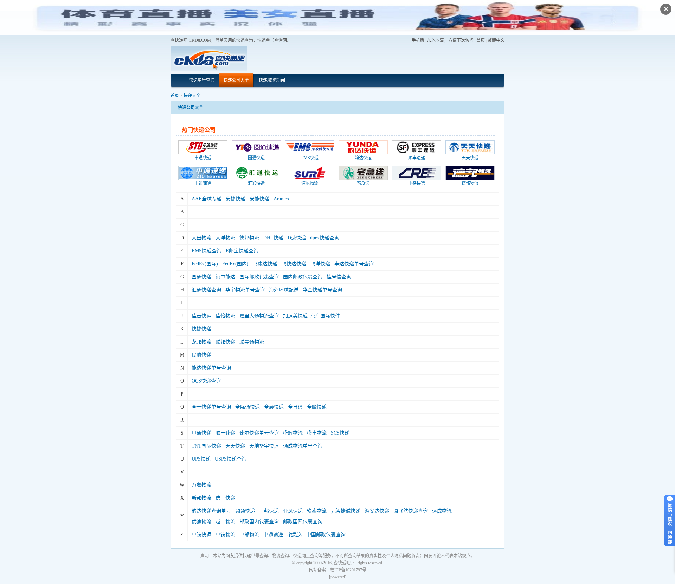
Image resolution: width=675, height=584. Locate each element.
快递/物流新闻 (272, 80)
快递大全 (192, 95)
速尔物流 (309, 183)
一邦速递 (269, 511)
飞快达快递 (294, 264)
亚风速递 (293, 511)
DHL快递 (273, 237)
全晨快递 (274, 407)
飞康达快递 (265, 264)
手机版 (418, 40)
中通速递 (202, 183)
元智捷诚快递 (345, 511)
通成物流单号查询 (302, 446)
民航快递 (201, 355)
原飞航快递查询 (410, 511)
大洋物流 (225, 237)
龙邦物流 (201, 342)
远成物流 (442, 511)
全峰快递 (317, 407)
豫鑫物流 (317, 511)
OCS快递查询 (206, 381)
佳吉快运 (201, 316)
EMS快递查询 (206, 251)
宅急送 (363, 183)
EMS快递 (310, 157)
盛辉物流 (293, 433)
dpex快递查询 (324, 237)
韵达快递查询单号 (211, 511)
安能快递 (259, 198)
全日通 (295, 407)
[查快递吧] (209, 58)
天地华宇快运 (264, 446)
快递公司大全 (236, 80)
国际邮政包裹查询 (259, 277)
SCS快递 (340, 433)
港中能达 (225, 277)
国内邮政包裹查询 (302, 277)
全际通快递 (247, 407)
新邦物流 (201, 498)
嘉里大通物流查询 (259, 316)
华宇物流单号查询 (245, 290)
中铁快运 (416, 183)
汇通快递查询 (206, 290)
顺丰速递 (416, 157)
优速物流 (201, 521)
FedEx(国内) (235, 264)
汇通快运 (256, 183)
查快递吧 (342, 562)
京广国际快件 (325, 316)
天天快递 (470, 157)
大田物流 (201, 237)
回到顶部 (669, 536)
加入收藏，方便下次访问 (450, 40)
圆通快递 (256, 157)
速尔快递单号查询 (259, 433)
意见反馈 (669, 511)
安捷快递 (235, 198)
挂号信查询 (339, 277)
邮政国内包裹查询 (259, 521)
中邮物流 (249, 534)
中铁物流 (225, 534)
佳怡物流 (225, 316)
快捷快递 (201, 329)
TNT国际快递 (206, 446)
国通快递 (201, 277)
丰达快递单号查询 (354, 264)
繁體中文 (496, 40)
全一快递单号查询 (211, 407)
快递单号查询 (201, 80)
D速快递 (297, 237)
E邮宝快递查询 (242, 251)
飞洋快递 (320, 264)
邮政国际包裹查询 (302, 521)
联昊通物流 (251, 342)
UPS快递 (201, 459)
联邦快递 (225, 342)
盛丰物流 (317, 433)
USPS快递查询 (230, 459)
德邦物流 (470, 183)
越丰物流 (225, 521)
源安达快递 (377, 511)
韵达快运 (363, 157)
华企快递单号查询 (322, 290)
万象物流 (201, 485)
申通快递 (202, 157)
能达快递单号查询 (211, 368)
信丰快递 (225, 498)
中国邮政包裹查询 (326, 534)
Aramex (281, 198)
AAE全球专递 (206, 198)
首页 (480, 40)
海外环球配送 (283, 290)
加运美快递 (295, 316)
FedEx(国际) (205, 264)
